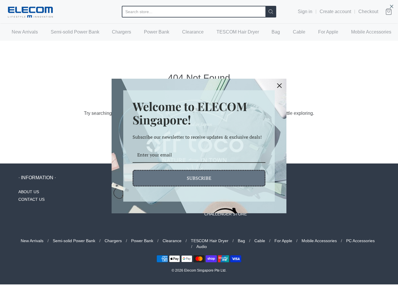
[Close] (279, 86)
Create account (335, 11)
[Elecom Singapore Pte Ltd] (30, 11)
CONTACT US (31, 199)
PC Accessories (360, 240)
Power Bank (156, 31)
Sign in (305, 11)
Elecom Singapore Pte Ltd (205, 270)
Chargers (121, 31)
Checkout (368, 11)
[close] (391, 6)
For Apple (328, 31)
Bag (276, 31)
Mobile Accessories (371, 31)
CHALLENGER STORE (225, 214)
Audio (201, 246)
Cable (299, 31)
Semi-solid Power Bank (75, 31)
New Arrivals (25, 31)
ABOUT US (28, 191)
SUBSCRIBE (199, 178)
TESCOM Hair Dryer (237, 31)
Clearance (193, 31)
